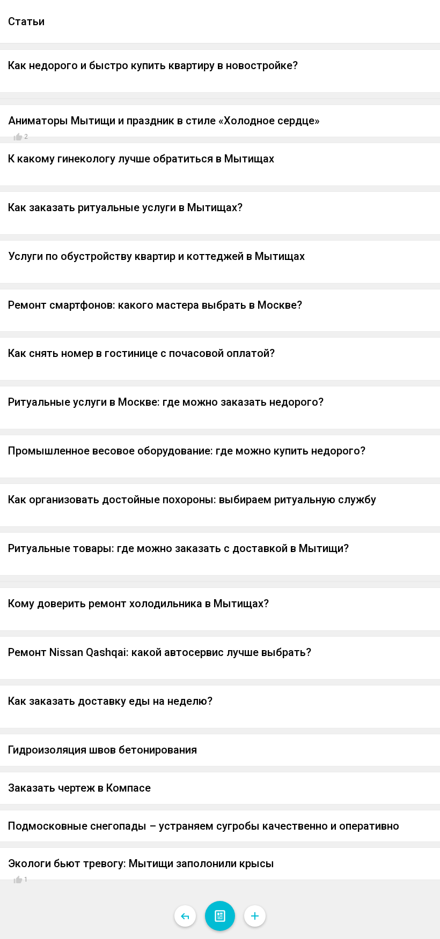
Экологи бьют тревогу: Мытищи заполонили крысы (141, 863)
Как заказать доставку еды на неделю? (110, 701)
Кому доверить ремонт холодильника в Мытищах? (138, 603)
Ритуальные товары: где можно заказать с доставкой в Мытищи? (178, 548)
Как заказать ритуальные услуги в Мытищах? (125, 207)
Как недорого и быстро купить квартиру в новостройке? (153, 65)
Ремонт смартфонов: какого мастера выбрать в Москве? (155, 305)
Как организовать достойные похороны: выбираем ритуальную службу (192, 499)
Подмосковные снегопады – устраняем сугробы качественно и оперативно (203, 825)
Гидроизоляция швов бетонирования (102, 749)
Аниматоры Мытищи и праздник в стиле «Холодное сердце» (164, 120)
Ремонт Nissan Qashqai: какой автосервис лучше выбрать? (159, 652)
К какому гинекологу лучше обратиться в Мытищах (141, 158)
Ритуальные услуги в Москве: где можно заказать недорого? (166, 402)
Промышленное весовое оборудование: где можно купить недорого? (186, 450)
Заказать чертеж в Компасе (79, 787)
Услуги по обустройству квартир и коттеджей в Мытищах (156, 256)
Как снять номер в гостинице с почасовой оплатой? (141, 353)
